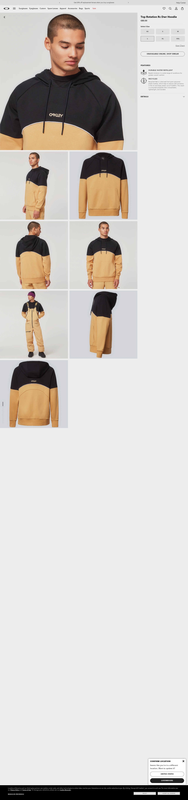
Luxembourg (167, 781)
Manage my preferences (16, 794)
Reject (145, 793)
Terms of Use (26, 790)
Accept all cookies (168, 793)
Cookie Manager (65, 790)
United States (167, 774)
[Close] (183, 761)
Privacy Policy (14, 790)
